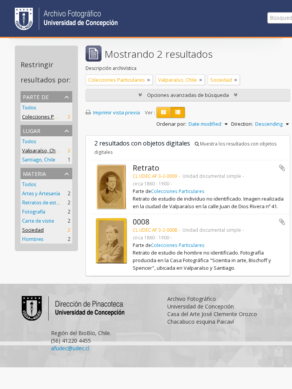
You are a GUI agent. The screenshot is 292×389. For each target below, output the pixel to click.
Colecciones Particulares (50, 116)
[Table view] (177, 112)
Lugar (31, 130)
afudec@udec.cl (70, 348)
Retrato (146, 168)
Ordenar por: (171, 123)
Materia (34, 173)
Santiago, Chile (38, 159)
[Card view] (163, 112)
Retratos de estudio (44, 202)
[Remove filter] (148, 80)
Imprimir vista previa (116, 112)
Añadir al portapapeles (282, 168)
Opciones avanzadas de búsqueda (188, 95)
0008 (141, 222)
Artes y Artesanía (41, 193)
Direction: (242, 123)
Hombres (32, 239)
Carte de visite (38, 220)
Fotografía (33, 211)
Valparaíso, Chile (41, 150)
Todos (29, 107)
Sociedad (33, 229)
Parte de (36, 96)
